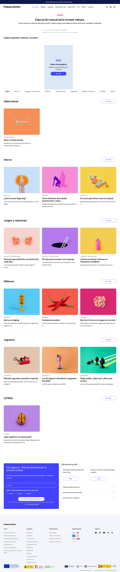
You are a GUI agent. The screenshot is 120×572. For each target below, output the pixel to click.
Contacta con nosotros (10, 541)
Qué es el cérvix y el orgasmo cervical (97, 320)
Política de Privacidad (110, 570)
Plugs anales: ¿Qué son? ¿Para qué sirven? (96, 379)
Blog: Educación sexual (55, 538)
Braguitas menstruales (32, 541)
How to (17, 91)
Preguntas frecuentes (9, 533)
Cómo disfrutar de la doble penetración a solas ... (54, 199)
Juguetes (50, 7)
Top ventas (35, 7)
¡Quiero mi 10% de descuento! (31, 499)
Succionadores (30, 538)
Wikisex (48, 91)
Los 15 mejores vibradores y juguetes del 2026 (59, 379)
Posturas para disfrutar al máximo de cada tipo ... (21, 260)
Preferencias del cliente (10, 547)
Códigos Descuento (32, 562)
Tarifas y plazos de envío (10, 535)
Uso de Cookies (98, 570)
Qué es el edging (11, 320)
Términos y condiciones (85, 570)
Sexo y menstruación (13, 140)
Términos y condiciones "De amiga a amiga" (13, 551)
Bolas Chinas (30, 547)
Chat (98, 479)
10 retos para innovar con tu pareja (58, 259)
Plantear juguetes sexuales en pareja (21, 378)
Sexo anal (29, 553)
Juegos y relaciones (32, 91)
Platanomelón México (54, 541)
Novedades (29, 533)
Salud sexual (61, 91)
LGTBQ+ (103, 91)
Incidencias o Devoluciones (11, 538)
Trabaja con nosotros (54, 535)
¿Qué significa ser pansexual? (18, 437)
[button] (35, 7)
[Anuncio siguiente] (115, 2)
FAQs (70, 479)
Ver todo (58, 73)
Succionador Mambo (32, 556)
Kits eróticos (30, 550)
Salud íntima (71, 7)
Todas (7, 91)
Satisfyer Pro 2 (30, 559)
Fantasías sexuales (51, 320)
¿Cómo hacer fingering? (15, 198)
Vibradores (29, 535)
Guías (113, 91)
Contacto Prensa (8, 544)
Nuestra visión (53, 533)
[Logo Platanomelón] (10, 525)
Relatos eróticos (88, 91)
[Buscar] (44, 30)
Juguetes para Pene (32, 544)
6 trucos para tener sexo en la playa (96, 198)
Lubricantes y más (60, 7)
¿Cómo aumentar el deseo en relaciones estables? (94, 260)
